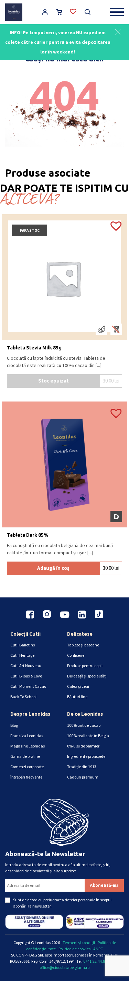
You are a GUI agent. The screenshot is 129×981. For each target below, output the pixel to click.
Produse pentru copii (85, 665)
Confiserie (75, 655)
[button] (118, 31)
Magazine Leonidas (27, 746)
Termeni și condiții (79, 942)
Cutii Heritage (22, 655)
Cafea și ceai (78, 686)
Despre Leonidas (30, 714)
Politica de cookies (74, 948)
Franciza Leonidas (26, 735)
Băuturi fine (77, 696)
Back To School (23, 696)
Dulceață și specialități (87, 675)
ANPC (98, 948)
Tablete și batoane (83, 644)
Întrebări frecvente (26, 777)
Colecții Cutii (25, 634)
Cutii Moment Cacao (28, 686)
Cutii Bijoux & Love (26, 675)
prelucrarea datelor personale (69, 899)
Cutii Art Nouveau (25, 665)
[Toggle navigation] (117, 12)
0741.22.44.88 (95, 961)
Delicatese (80, 634)
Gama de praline (25, 756)
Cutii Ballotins (22, 644)
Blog (14, 725)
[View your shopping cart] (59, 12)
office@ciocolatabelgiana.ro (64, 967)
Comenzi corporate (27, 766)
